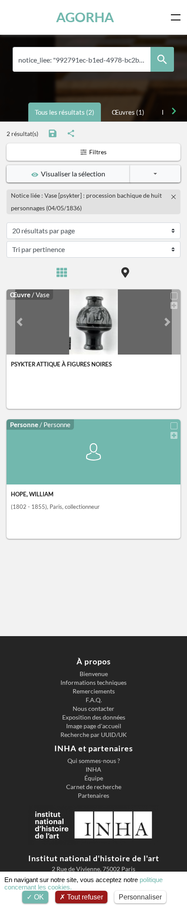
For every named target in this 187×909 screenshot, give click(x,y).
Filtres (97, 152)
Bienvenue (94, 674)
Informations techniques (93, 682)
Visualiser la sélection (71, 173)
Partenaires (93, 795)
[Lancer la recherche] (162, 59)
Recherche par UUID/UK (93, 735)
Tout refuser (84, 897)
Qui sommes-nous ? (93, 761)
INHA (93, 769)
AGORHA (85, 17)
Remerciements (94, 691)
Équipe (93, 778)
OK (38, 897)
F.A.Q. (94, 700)
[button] (20, 322)
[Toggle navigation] (177, 17)
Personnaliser (140, 897)
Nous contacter (93, 709)
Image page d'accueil (93, 726)
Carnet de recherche (93, 787)
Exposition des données (93, 717)
